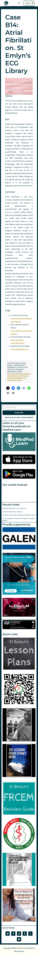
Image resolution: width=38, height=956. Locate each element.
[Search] (32, 3)
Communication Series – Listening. (12, 512)
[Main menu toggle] (19, 3)
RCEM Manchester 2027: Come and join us (14, 508)
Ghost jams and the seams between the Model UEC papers (19, 515)
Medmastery (19, 951)
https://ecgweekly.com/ (20, 349)
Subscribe (19, 413)
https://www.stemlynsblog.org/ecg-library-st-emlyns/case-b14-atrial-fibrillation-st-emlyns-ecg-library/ (18, 376)
